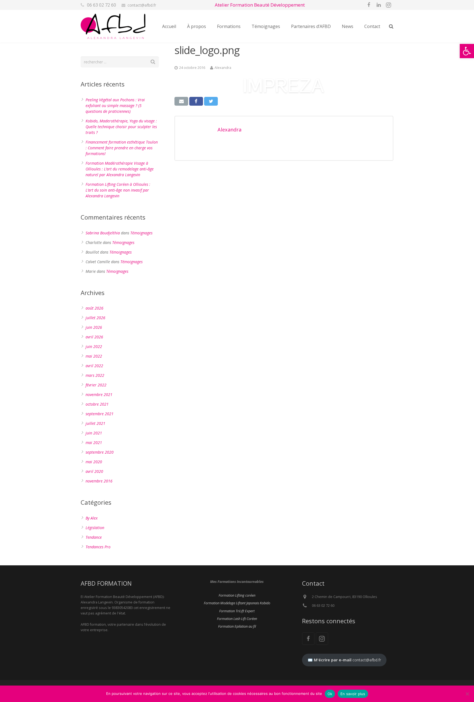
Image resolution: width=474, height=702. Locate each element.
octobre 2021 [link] (97, 404)
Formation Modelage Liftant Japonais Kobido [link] (237, 603)
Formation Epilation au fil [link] (237, 626)
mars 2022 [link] (95, 375)
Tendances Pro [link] (98, 546)
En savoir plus (352, 694)
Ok (330, 694)
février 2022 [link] (96, 384)
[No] (467, 694)
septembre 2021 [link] (100, 413)
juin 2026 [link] (94, 327)
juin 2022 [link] (94, 346)
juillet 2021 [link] (95, 423)
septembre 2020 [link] (100, 452)
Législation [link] (95, 527)
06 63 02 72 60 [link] (101, 5)
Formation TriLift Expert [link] (237, 611)
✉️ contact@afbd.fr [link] (344, 659)
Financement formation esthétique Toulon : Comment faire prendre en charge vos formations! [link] (122, 147)
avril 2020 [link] (94, 471)
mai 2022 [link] (94, 356)
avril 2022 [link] (94, 365)
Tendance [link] (94, 537)
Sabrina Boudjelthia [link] (103, 232)
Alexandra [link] (223, 67)
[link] (467, 51)
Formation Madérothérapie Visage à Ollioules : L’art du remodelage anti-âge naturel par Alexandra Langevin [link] (120, 169)
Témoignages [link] (141, 232)
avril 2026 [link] (94, 336)
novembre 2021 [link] (99, 394)
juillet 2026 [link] (95, 317)
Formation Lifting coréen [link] (237, 595)
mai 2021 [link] (94, 442)
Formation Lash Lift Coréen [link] (237, 618)
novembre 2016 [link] (99, 481)
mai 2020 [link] (94, 461)
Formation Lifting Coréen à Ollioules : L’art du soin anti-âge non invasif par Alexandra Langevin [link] (118, 190)
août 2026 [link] (94, 308)
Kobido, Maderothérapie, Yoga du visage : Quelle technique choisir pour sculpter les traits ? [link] (121, 126)
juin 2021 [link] (94, 433)
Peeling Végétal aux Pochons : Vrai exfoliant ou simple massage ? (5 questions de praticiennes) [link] (115, 105)
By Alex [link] (92, 518)
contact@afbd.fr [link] (142, 5)
